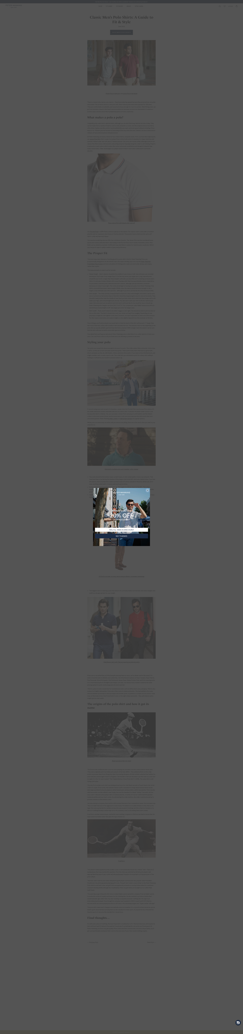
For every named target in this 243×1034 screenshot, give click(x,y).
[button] (238, 1022)
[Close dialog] (147, 490)
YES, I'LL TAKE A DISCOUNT (121, 530)
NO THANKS (121, 536)
